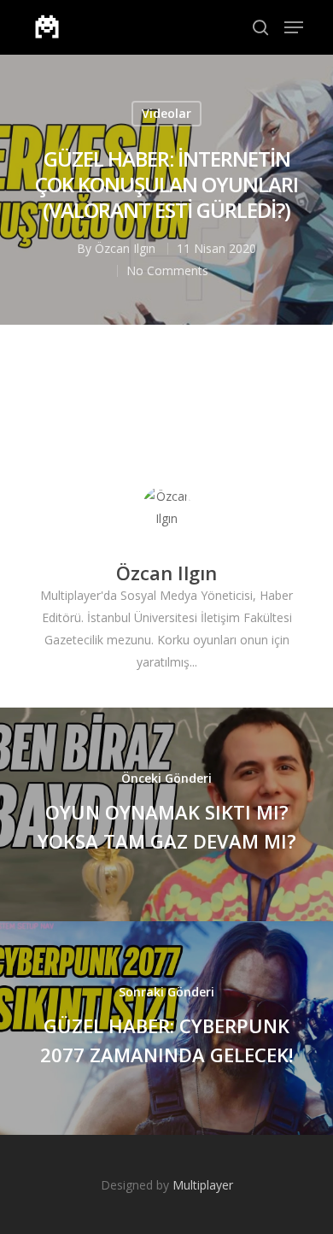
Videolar (166, 113)
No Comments (167, 270)
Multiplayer (202, 1185)
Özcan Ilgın (125, 248)
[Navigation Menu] (293, 27)
